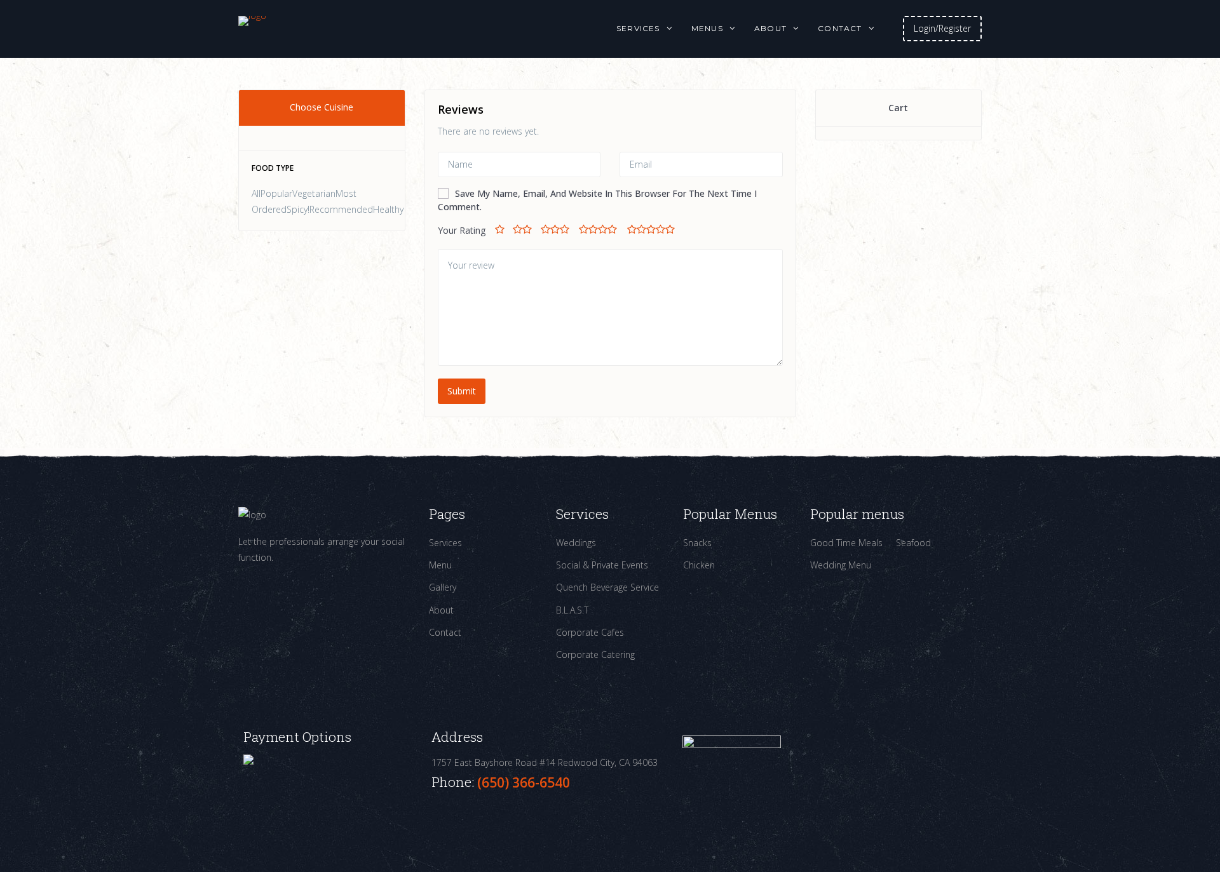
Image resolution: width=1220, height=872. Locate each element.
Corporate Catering (595, 654)
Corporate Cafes (590, 632)
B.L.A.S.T (572, 610)
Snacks (697, 543)
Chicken (699, 565)
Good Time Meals (846, 543)
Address (457, 737)
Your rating (461, 230)
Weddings (576, 543)
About (770, 28)
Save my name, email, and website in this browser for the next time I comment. (597, 200)
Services (638, 28)
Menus (707, 28)
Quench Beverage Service (607, 587)
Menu (440, 565)
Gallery (442, 587)
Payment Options (297, 737)
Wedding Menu (840, 565)
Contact (840, 28)
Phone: (454, 782)
